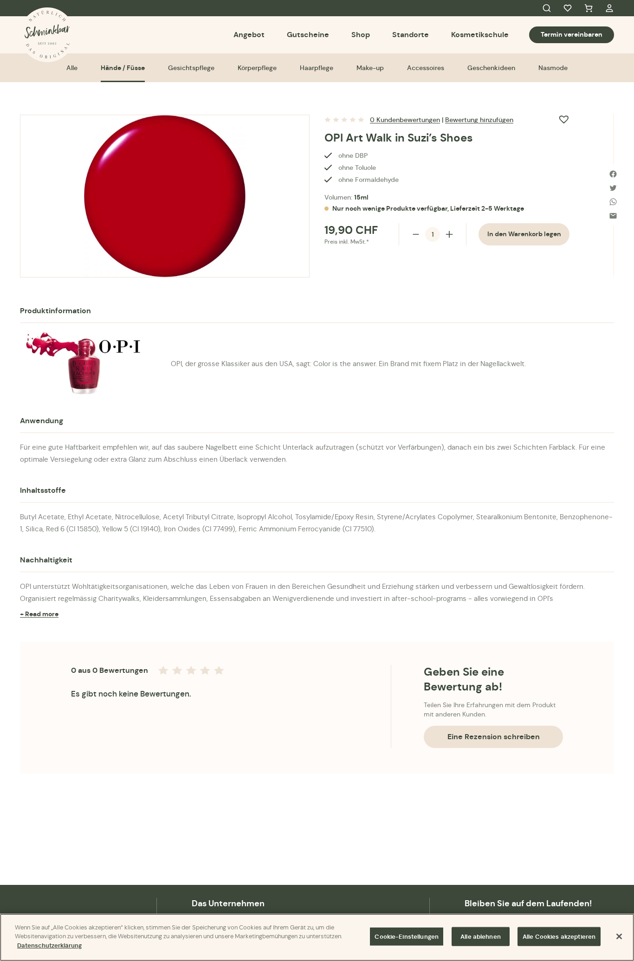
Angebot (249, 34)
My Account (609, 8)
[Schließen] (619, 936)
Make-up (370, 68)
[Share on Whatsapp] (613, 202)
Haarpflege (316, 68)
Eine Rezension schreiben (493, 737)
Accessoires (425, 68)
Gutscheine (308, 34)
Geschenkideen (491, 68)
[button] (563, 119)
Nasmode (553, 68)
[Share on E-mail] (613, 216)
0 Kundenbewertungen (405, 120)
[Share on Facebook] (613, 174)
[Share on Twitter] (613, 188)
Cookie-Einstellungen (407, 937)
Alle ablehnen (480, 937)
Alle (72, 68)
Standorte (410, 34)
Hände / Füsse (123, 68)
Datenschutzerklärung (49, 945)
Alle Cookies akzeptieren (559, 937)
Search (546, 8)
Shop (360, 34)
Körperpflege (257, 68)
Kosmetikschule (480, 34)
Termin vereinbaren (571, 34)
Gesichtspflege (191, 68)
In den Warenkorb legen (524, 234)
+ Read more (39, 614)
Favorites (567, 8)
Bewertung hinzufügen (479, 120)
